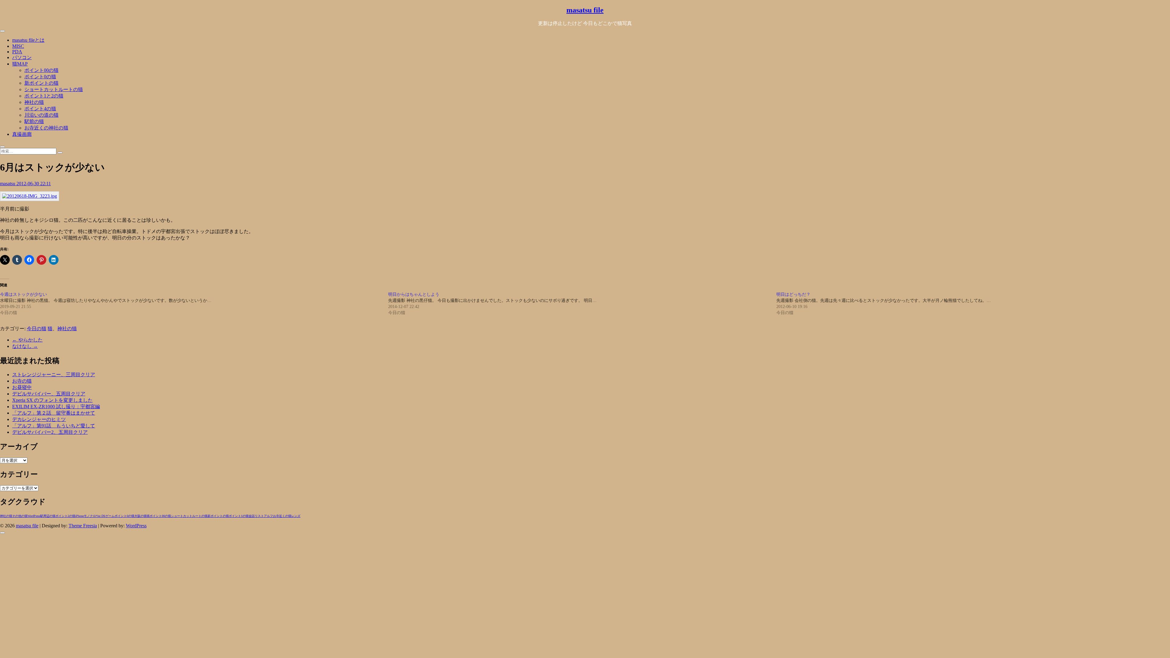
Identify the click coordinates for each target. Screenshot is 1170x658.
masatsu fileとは (28, 40)
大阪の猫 (140, 516)
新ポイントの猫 (41, 83)
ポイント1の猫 (239, 516)
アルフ (268, 516)
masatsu (8, 183)
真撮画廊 (22, 134)
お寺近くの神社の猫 (46, 127)
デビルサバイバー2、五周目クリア (50, 432)
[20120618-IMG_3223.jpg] (29, 196)
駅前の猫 (34, 121)
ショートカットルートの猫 (53, 89)
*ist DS (100, 516)
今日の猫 (36, 328)
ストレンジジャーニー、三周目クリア (53, 374)
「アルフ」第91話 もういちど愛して (53, 425)
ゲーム (110, 516)
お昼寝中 (22, 387)
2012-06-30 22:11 (33, 183)
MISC (18, 46)
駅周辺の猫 (47, 516)
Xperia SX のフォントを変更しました (52, 400)
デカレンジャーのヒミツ (39, 419)
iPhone (79, 516)
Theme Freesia (83, 525)
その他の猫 (19, 516)
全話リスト (256, 516)
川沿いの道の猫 (41, 115)
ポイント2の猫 (65, 516)
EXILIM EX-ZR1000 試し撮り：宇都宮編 (56, 406)
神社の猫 (34, 102)
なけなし (25, 346)
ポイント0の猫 (40, 76)
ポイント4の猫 (40, 108)
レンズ (295, 516)
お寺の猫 (22, 381)
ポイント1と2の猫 (43, 95)
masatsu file (585, 10)
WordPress (33, 516)
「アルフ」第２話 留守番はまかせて (53, 413)
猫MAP (20, 63)
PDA (17, 51)
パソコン (22, 57)
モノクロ (90, 516)
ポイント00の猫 (41, 70)
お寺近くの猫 (282, 516)
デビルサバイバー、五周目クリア (48, 393)
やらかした (27, 339)
